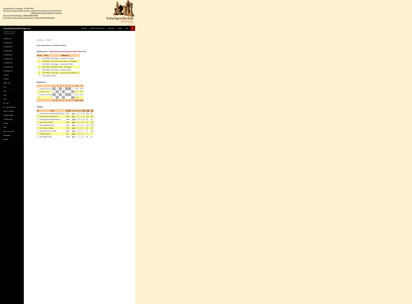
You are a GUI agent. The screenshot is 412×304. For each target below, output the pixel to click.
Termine (5, 123)
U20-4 (4, 99)
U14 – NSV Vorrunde (9, 107)
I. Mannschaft (7, 38)
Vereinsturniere (8, 115)
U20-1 (4, 87)
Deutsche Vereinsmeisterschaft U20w (65, 51)
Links (4, 127)
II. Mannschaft (7, 42)
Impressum (111, 28)
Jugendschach (8, 119)
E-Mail (127, 28)
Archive (5, 139)
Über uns (84, 28)
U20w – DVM (6, 83)
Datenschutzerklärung (97, 28)
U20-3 (4, 95)
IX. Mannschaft (8, 71)
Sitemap (119, 28)
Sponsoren (6, 135)
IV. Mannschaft (8, 51)
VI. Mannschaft (8, 59)
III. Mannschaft (8, 46)
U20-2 (4, 91)
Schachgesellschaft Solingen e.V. (17, 28)
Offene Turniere (8, 111)
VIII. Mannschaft (8, 67)
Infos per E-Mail (8, 131)
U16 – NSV (6, 103)
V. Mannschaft (7, 54)
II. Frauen (6, 79)
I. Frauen (5, 75)
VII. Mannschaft (8, 63)
